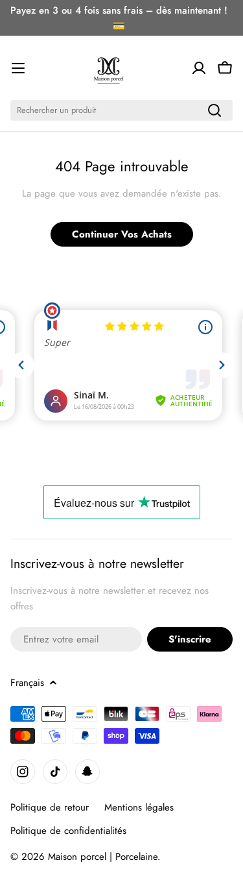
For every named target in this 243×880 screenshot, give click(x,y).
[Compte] (199, 68)
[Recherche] (214, 110)
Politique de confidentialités (68, 831)
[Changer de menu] (18, 68)
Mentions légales (139, 807)
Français (27, 683)
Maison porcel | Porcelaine (102, 856)
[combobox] (121, 110)
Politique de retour (49, 807)
